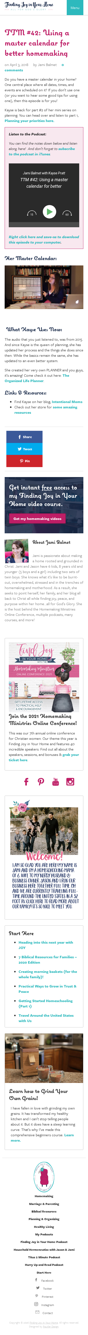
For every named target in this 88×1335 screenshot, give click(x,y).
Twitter (47, 1288)
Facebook (47, 1280)
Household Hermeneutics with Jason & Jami (44, 1249)
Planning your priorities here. (29, 120)
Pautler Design (51, 1326)
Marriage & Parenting (44, 1204)
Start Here (44, 1272)
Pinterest (47, 1296)
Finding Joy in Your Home (44, 1323)
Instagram (47, 1305)
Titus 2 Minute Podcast (44, 1257)
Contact (47, 1313)
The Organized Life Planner (37, 378)
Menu (75, 7)
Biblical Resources (44, 1211)
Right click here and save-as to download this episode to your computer (44, 239)
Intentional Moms (67, 401)
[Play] (50, 212)
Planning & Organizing (44, 1219)
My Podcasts (44, 1234)
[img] (31, 213)
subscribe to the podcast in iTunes (42, 151)
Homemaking (44, 1196)
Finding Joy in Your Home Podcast (44, 1242)
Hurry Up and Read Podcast (44, 1264)
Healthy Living (44, 1226)
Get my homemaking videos (37, 518)
